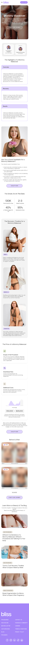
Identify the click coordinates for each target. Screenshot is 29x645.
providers (4, 635)
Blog (2, 632)
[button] (2, 2)
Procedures (4, 619)
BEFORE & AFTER (5, 626)
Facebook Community (21, 622)
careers (17, 626)
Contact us (18, 619)
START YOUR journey (14, 27)
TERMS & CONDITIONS (21, 629)
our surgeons (5, 629)
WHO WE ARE (4, 622)
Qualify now (24, 2)
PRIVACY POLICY (19, 632)
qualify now (14, 185)
